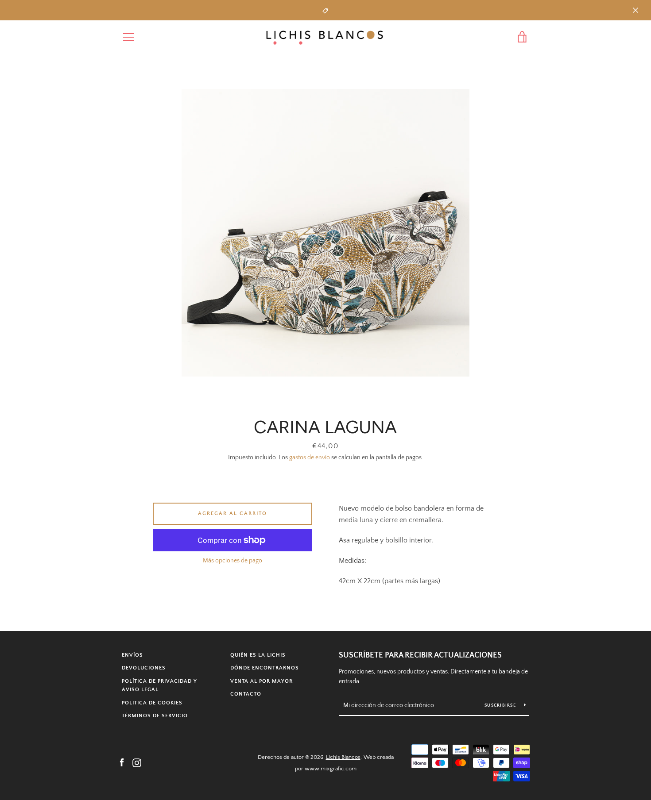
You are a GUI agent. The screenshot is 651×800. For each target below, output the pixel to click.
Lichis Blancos (343, 757)
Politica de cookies (152, 703)
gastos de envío (309, 457)
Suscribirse (500, 705)
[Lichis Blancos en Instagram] (136, 762)
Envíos (132, 655)
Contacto (245, 694)
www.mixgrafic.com (330, 768)
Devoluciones (144, 668)
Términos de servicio (155, 716)
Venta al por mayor (261, 681)
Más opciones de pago (232, 560)
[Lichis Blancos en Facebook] (121, 762)
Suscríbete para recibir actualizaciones (420, 655)
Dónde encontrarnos (264, 668)
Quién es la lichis (258, 655)
